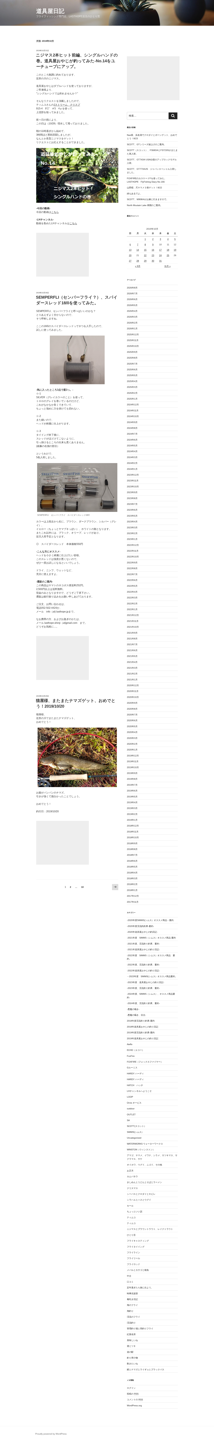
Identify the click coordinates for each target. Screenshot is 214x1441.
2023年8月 (132, 498)
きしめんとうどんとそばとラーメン (144, 1182)
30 (153, 261)
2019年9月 (132, 773)
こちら (55, 212)
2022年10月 (133, 556)
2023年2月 (132, 533)
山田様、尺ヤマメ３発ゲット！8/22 (144, 187)
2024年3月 (132, 457)
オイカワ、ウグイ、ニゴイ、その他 (144, 1164)
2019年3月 (132, 808)
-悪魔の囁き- (133, 1009)
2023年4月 (132, 521)
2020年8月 (132, 709)
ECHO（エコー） (135, 1050)
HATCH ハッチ (135, 1085)
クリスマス (132, 1188)
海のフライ (132, 1305)
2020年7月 (132, 714)
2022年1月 (132, 609)
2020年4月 (132, 732)
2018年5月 (132, 866)
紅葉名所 (131, 1334)
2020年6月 (132, 720)
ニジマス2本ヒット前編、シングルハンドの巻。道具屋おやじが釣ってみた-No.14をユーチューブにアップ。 (77, 61)
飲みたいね (132, 1363)
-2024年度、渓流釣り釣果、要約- (143, 1003)
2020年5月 (132, 726)
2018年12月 (133, 825)
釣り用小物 (132, 1358)
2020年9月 (132, 703)
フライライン (133, 1252)
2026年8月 (132, 287)
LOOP (130, 1097)
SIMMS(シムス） (135, 1132)
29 (145, 261)
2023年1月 (132, 539)
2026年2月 (132, 322)
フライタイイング (135, 1246)
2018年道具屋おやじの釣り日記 (142, 1026)
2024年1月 (132, 469)
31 (160, 261)
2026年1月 (132, 328)
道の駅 (130, 1352)
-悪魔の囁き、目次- (136, 1015)
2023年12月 (133, 475)
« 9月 (137, 266)
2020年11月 (132, 691)
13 (130, 250)
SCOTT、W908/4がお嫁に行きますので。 (147, 199)
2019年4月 (132, 802)
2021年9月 (132, 633)
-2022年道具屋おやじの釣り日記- (143, 970)
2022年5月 (132, 586)
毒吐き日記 (132, 1299)
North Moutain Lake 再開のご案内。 (144, 205)
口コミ (130, 1281)
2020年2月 (132, 744)
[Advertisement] (62, 255)
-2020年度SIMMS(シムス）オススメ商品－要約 (150, 920)
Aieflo (129, 1044)
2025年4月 (132, 381)
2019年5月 (132, 796)
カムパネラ (132, 1176)
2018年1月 (132, 890)
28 (137, 261)
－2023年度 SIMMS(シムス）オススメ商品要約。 (152, 976)
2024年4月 (132, 451)
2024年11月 (132, 410)
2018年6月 (132, 861)
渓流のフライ (133, 1317)
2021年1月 (132, 679)
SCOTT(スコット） (136, 1126)
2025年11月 (132, 340)
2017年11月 (132, 902)
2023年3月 (132, 527)
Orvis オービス (134, 1103)
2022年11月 (132, 551)
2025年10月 (133, 346)
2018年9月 (132, 843)
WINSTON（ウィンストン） (141, 1149)
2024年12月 (133, 404)
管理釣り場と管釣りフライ (140, 1328)
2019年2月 (132, 814)
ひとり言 (131, 1235)
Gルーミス (132, 1067)
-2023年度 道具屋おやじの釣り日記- (145, 982)
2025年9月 (132, 352)
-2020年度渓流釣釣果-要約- (140, 926)
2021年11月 (132, 621)
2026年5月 (132, 305)
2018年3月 (132, 878)
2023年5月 (132, 516)
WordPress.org (134, 1405)
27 (130, 261)
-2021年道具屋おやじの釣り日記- (143, 949)
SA (128, 1120)
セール (130, 1205)
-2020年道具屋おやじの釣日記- (142, 932)
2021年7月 (132, 644)
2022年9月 (132, 562)
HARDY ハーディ (135, 1073)
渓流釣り (131, 1322)
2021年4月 (132, 662)
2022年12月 (133, 545)
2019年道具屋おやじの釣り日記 (142, 1038)
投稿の (132, 1394)
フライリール (133, 1258)
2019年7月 (132, 785)
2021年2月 (132, 673)
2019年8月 (132, 779)
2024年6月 (132, 440)
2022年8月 (132, 568)
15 (145, 250)
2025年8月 (132, 358)
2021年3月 (132, 668)
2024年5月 (132, 445)
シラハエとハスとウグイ (139, 1200)
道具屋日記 (50, 11)
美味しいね (132, 1340)
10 (82, 888)
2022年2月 (132, 603)
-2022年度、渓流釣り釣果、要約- (143, 964)
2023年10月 (133, 486)
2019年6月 (132, 790)
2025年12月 (133, 334)
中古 (129, 1276)
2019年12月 (133, 755)
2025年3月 (132, 387)
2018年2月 (132, 884)
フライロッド (133, 1264)
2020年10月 (133, 697)
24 (160, 255)
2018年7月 (132, 855)
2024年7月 (132, 434)
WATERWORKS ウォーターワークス (145, 1144)
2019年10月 (133, 767)
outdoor (131, 1108)
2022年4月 (132, 592)
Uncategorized (134, 1138)
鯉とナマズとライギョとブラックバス (145, 1369)
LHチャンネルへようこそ (139, 1091)
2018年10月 (133, 837)
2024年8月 (132, 428)
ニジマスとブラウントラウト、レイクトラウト (150, 1229)
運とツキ (131, 1346)
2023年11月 (132, 480)
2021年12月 (133, 615)
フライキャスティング (138, 1241)
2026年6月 (132, 299)
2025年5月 (132, 375)
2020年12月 (133, 685)
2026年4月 (132, 311)
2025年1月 (132, 399)
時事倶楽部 (132, 1293)
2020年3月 (132, 738)
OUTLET (131, 1114)
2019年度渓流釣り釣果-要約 (141, 1032)
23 (153, 255)
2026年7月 (132, 293)
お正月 (130, 1170)
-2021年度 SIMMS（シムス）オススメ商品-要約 (151, 937)
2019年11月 (132, 761)
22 (145, 255)
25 (168, 255)
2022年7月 (132, 574)
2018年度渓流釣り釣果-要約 (141, 1021)
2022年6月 (132, 580)
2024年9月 (132, 422)
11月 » (167, 266)
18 (168, 250)
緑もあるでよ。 (134, 193)
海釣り (130, 1311)
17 (160, 250)
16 (153, 250)
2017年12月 (133, 896)
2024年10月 (133, 416)
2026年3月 (132, 317)
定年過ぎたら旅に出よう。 (140, 1287)
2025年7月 (132, 363)
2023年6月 (132, 510)
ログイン (131, 1388)
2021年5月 (132, 656)
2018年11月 (132, 831)
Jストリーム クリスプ (67, 104)
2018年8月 (132, 849)
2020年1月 (132, 749)
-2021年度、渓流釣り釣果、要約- (143, 943)
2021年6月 (132, 650)
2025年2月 (132, 393)
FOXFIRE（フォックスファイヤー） (145, 1062)
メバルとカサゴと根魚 (138, 1270)
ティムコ (131, 1217)
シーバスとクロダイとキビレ (141, 1194)
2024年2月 (132, 463)
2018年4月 (132, 872)
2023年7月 (132, 504)
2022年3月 (132, 597)
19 (175, 250)
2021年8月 (132, 638)
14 (137, 250)
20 (130, 255)
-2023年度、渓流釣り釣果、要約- (143, 988)
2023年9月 (132, 492)
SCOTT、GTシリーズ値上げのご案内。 (146, 144)
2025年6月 (132, 369)
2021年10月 (133, 627)
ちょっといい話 (134, 1211)
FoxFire (131, 1056)
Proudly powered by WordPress (51, 1434)
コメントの (135, 1399)
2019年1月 (132, 820)
